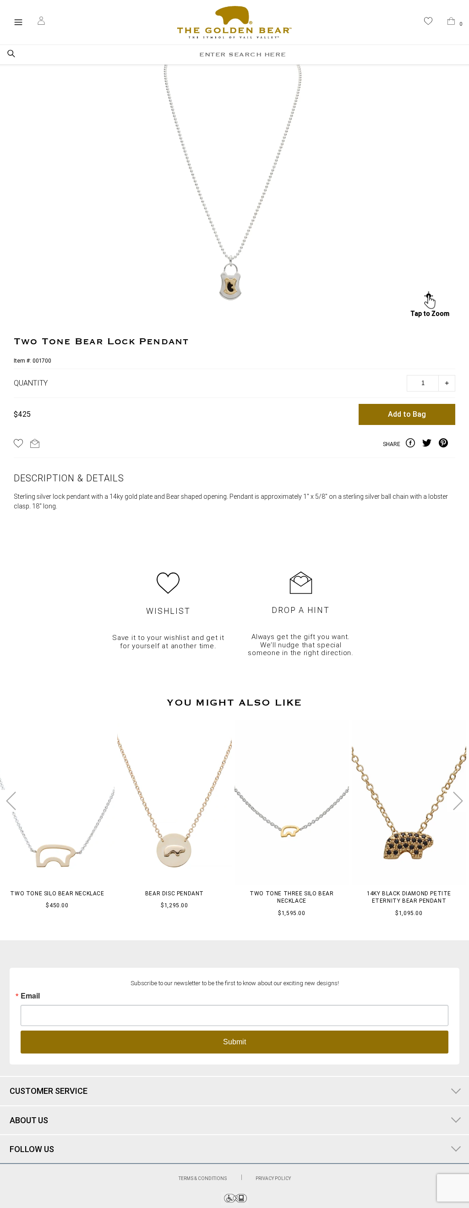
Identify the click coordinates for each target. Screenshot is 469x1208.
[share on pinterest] (447, 444)
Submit (234, 1042)
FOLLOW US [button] (32, 1149)
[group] (233, 192)
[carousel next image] (458, 801)
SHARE (391, 444)
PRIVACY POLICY (273, 1178)
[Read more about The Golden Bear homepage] (234, 22)
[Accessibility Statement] (235, 1202)
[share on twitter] (430, 444)
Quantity (31, 383)
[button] (428, 22)
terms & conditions (203, 1178)
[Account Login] (41, 22)
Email (30, 995)
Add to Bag (407, 414)
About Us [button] (29, 1120)
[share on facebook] (414, 444)
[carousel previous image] (11, 801)
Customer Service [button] (48, 1091)
